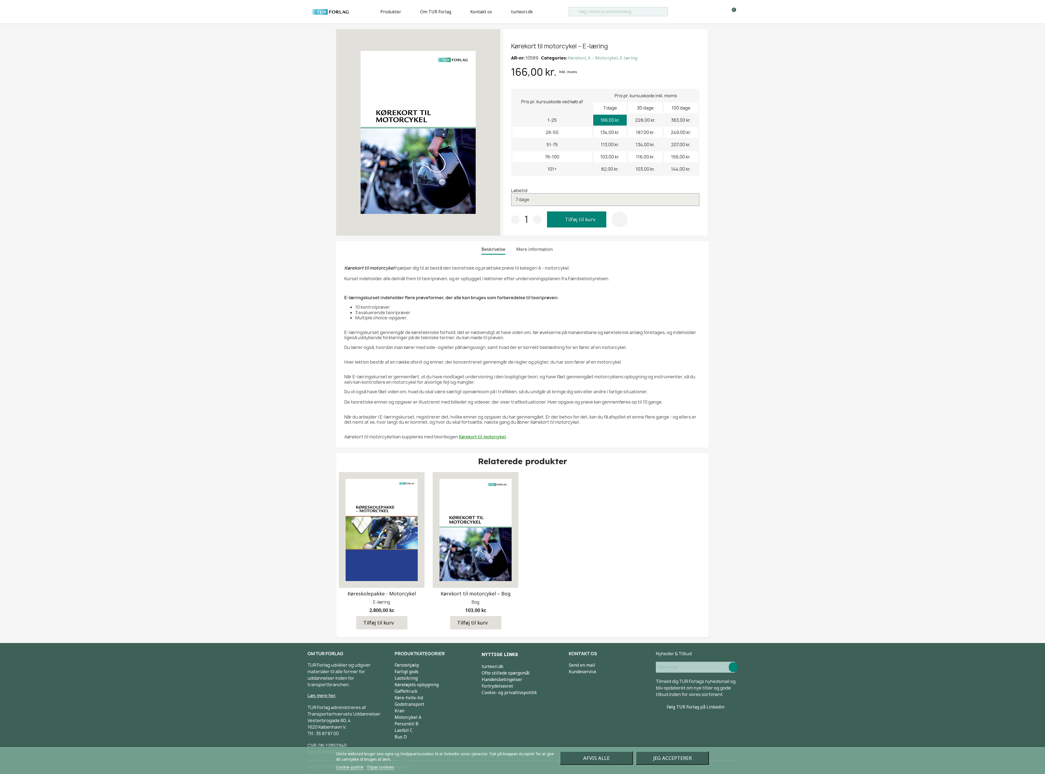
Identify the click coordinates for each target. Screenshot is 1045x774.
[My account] (723, 12)
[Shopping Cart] (731, 12)
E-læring (628, 58)
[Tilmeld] (733, 667)
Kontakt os (481, 12)
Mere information (534, 249)
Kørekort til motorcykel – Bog (476, 593)
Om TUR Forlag (435, 12)
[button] (576, 219)
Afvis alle (596, 758)
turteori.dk (522, 12)
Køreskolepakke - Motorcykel (382, 593)
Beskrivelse (493, 249)
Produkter (390, 12)
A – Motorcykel (603, 58)
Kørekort (577, 58)
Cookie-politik (350, 767)
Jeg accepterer (672, 758)
